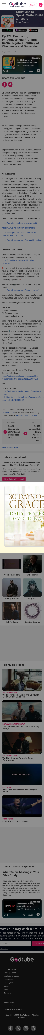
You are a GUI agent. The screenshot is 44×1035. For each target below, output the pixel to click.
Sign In (33, 5)
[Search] (41, 5)
